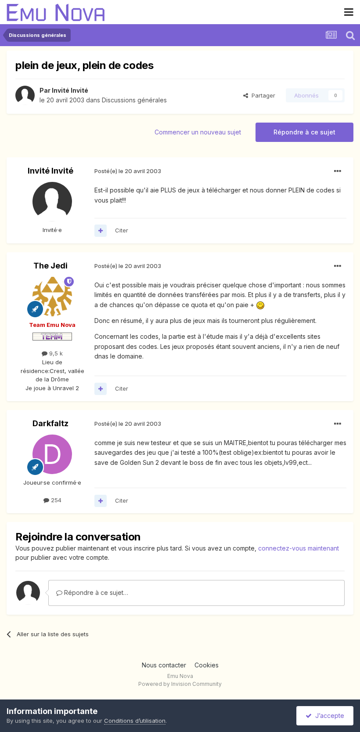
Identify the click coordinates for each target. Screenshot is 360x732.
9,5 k (55, 353)
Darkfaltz (50, 423)
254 (55, 500)
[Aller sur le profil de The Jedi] (52, 296)
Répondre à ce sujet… (95, 592)
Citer (121, 230)
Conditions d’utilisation (135, 720)
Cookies (206, 665)
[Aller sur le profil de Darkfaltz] (52, 454)
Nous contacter (164, 665)
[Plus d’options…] (337, 171)
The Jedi (50, 265)
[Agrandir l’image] (260, 304)
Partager (261, 95)
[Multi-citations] (100, 231)
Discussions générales (134, 100)
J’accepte (328, 715)
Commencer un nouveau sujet (198, 132)
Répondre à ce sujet (304, 132)
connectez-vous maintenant (298, 548)
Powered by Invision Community (180, 684)
